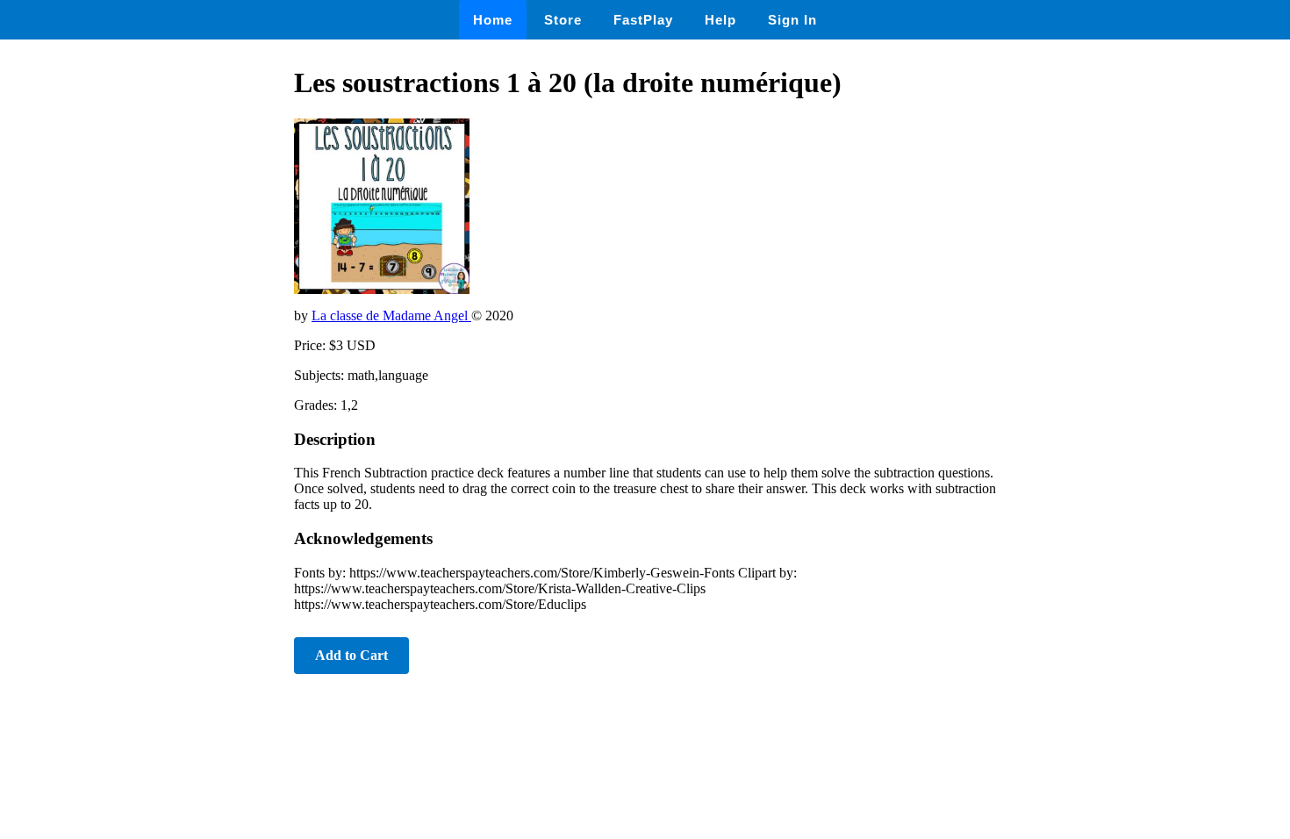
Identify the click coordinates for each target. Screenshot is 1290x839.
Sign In (792, 19)
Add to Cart (351, 655)
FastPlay (643, 19)
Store (563, 19)
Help (720, 19)
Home (492, 19)
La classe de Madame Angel (391, 315)
